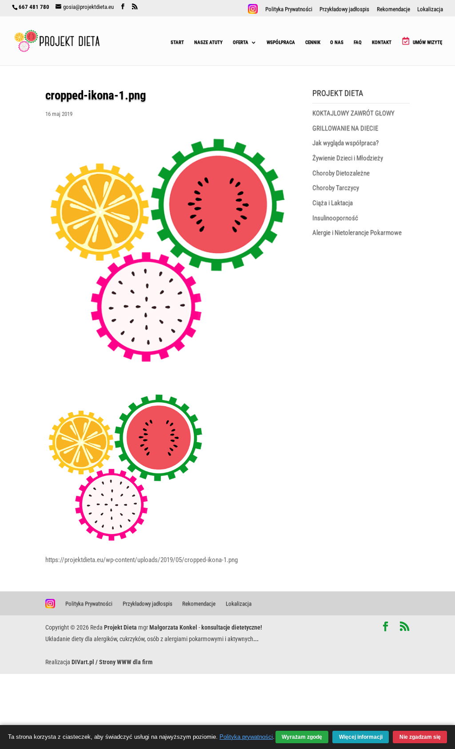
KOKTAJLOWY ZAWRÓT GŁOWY (353, 113)
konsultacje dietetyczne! (231, 627)
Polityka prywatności (246, 737)
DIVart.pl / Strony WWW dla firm (112, 662)
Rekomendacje (393, 9)
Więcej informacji (361, 737)
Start (177, 42)
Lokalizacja (430, 9)
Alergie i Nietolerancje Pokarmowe (357, 233)
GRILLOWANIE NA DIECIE (345, 128)
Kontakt (381, 42)
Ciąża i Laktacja (332, 203)
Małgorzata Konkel (173, 627)
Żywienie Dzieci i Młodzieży (347, 158)
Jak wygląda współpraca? (345, 143)
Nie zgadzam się (420, 737)
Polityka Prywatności (288, 9)
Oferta (240, 42)
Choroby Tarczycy (335, 188)
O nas (336, 42)
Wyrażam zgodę (302, 737)
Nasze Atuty (208, 42)
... (256, 638)
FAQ (358, 42)
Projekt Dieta (120, 627)
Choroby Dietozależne (341, 173)
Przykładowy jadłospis (344, 9)
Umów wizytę (426, 42)
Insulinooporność (335, 218)
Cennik (312, 42)
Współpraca (281, 42)
